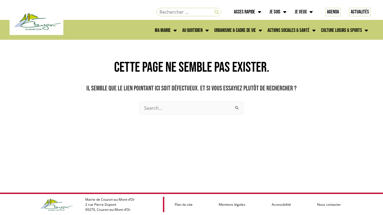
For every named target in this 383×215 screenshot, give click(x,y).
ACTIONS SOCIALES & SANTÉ (288, 30)
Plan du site (184, 204)
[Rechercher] (217, 12)
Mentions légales (232, 204)
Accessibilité (281, 204)
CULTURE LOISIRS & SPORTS (341, 30)
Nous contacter (329, 204)
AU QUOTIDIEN (192, 30)
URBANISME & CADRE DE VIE (235, 30)
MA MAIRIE (163, 30)
